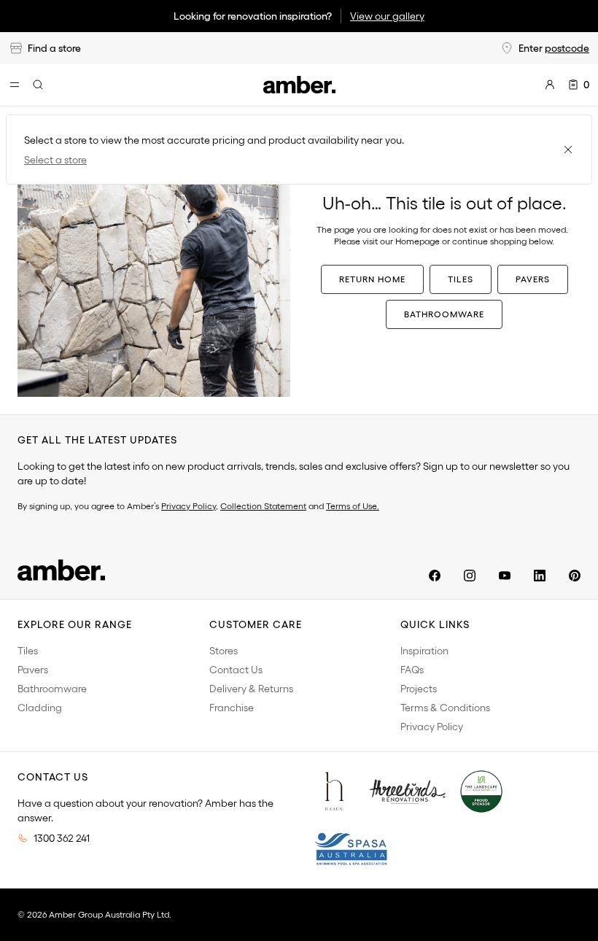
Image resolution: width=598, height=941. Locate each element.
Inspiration (424, 651)
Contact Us (236, 669)
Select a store (55, 160)
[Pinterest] (574, 575)
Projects (418, 688)
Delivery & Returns (251, 688)
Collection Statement (263, 506)
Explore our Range (75, 624)
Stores (223, 651)
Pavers (533, 279)
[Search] (38, 84)
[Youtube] (504, 575)
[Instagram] (469, 575)
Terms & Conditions (445, 707)
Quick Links (435, 624)
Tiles (460, 279)
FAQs (412, 669)
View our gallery (387, 16)
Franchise (231, 707)
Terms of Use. (352, 506)
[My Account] (550, 84)
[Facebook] (434, 575)
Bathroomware (444, 314)
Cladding (40, 707)
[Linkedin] (539, 575)
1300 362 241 (62, 838)
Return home (372, 279)
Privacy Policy (188, 506)
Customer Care (255, 624)
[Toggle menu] (14, 84)
